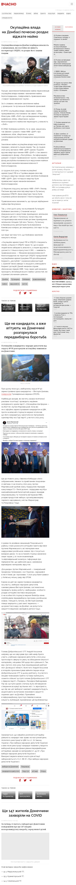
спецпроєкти (7, 18)
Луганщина (15, 279)
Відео (54, 264)
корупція (51, 13)
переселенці (19, 13)
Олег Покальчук (60, 215)
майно (4, 284)
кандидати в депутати (10, 771)
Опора (43, 771)
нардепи (60, 13)
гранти (43, 13)
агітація (35, 771)
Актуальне (56, 163)
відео (68, 13)
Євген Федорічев (60, 236)
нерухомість (14, 284)
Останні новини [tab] (58, 28)
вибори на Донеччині (10, 767)
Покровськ (25, 767)
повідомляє (6, 394)
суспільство (6, 13)
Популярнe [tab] (69, 27)
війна (36, 13)
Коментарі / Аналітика (62, 209)
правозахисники (39, 279)
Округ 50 (25, 771)
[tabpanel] (63, 96)
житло (24, 284)
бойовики (26, 279)
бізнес (28, 13)
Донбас (5, 279)
